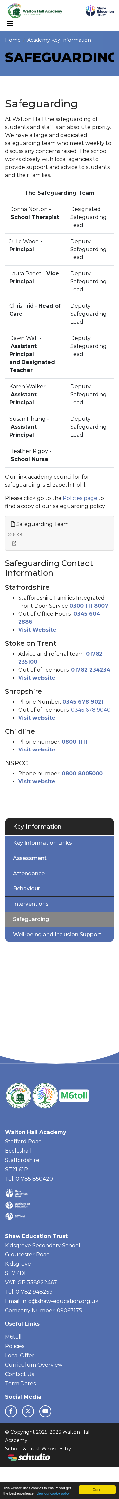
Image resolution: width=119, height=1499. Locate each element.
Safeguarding (31, 919)
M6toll (13, 1337)
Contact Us (19, 1374)
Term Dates (20, 1383)
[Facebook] (11, 1411)
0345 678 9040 (91, 710)
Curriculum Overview (33, 1365)
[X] (28, 1411)
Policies (14, 1346)
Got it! (97, 1489)
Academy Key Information (59, 40)
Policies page (79, 498)
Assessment (30, 858)
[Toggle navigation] (10, 24)
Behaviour (26, 888)
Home (12, 40)
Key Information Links (42, 843)
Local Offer (19, 1355)
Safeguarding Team (42, 524)
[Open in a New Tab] (14, 543)
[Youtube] (45, 1411)
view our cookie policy (53, 1493)
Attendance (29, 873)
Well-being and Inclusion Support (57, 934)
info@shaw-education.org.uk (60, 1301)
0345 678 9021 (82, 702)
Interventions (31, 904)
